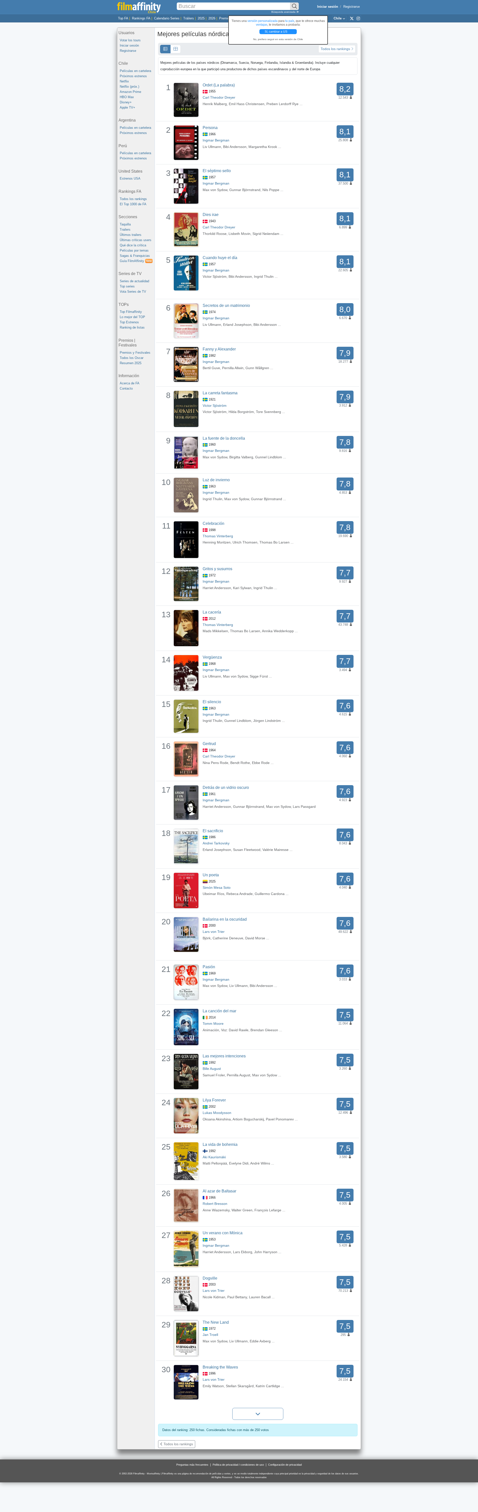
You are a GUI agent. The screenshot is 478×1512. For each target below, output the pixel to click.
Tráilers (188, 18)
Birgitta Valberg (241, 457)
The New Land (216, 1322)
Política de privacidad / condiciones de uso (238, 1464)
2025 (201, 18)
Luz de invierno (216, 480)
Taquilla (125, 224)
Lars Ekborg (242, 1252)
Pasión (209, 967)
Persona (210, 128)
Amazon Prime (130, 92)
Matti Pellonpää (215, 1163)
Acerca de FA (129, 383)
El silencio (212, 702)
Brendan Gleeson (264, 1030)
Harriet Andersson (217, 588)
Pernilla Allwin (232, 368)
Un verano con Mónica (222, 1233)
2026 (211, 18)
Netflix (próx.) (129, 86)
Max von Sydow (215, 190)
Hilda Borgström (241, 412)
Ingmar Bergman (216, 140)
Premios (225, 18)
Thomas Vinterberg (218, 536)
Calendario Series (166, 18)
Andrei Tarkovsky (216, 843)
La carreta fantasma (220, 393)
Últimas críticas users (135, 240)
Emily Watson (213, 1386)
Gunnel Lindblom (268, 457)
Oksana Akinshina (217, 1119)
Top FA (123, 18)
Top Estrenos (129, 322)
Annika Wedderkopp (278, 631)
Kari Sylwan (242, 588)
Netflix (124, 81)
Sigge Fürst (259, 676)
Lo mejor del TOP (132, 317)
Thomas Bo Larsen (274, 542)
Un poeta (211, 875)
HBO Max (127, 97)
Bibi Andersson (234, 147)
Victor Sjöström (215, 276)
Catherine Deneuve (228, 938)
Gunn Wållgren (257, 368)
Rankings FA (141, 18)
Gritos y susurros (217, 569)
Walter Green (242, 1210)
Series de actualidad (134, 281)
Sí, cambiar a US (276, 31)
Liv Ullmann (212, 147)
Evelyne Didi (238, 1163)
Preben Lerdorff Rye (282, 104)
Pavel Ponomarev (280, 1119)
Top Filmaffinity (131, 312)
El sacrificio (213, 831)
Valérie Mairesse (275, 850)
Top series (127, 286)
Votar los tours (130, 40)
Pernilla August (238, 1075)
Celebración (213, 523)
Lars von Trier (214, 932)
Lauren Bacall (260, 1297)
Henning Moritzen (217, 542)
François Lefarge (267, 1210)
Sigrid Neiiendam (265, 234)
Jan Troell (210, 1335)
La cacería (212, 612)
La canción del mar (219, 1011)
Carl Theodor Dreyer (219, 97)
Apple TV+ (127, 107)
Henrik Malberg (215, 104)
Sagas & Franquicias (135, 256)
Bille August (212, 1069)
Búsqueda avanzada (283, 11)
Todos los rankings (133, 199)
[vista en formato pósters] (175, 49)
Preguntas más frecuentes (192, 1464)
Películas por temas (134, 250)
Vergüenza (212, 657)
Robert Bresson (215, 1204)
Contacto (126, 388)
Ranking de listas (132, 327)
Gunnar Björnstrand (244, 190)
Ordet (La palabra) (219, 85)
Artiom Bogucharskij (248, 1119)
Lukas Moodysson (217, 1113)
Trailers (125, 229)
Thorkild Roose (215, 234)
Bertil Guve (211, 368)
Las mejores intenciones (224, 1056)
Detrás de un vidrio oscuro (226, 787)
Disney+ (126, 102)
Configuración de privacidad (285, 1464)
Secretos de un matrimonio (226, 305)
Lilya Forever (214, 1100)
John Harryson (265, 1252)
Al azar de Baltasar (219, 1191)
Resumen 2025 (130, 363)
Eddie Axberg (260, 1341)
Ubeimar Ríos (213, 894)
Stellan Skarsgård (240, 1386)
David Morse (255, 938)
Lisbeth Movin (239, 234)
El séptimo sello (217, 171)
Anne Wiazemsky (216, 1210)
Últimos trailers (130, 235)
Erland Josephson (237, 325)
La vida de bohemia (220, 1144)
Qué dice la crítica (133, 245)
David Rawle (238, 1030)
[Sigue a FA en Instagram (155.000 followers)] (358, 18)
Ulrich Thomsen (245, 542)
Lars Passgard (304, 807)
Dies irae (211, 214)
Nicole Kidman (214, 1297)
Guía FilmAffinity (136, 261)
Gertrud (209, 744)
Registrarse (351, 6)
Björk (207, 938)
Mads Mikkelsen (215, 631)
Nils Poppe (270, 190)
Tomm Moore (213, 1024)
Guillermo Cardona (270, 894)
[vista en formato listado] (165, 49)
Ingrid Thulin (264, 276)
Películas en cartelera (135, 71)
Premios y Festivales (135, 352)
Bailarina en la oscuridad (225, 919)
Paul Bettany (237, 1297)
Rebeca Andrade (239, 894)
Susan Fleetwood (246, 850)
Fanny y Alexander (219, 349)
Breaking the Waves (220, 1367)
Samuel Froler (214, 1075)
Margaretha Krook (262, 147)
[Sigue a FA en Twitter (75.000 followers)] (352, 18)
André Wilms (260, 1163)
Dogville (210, 1278)
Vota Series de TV (133, 291)
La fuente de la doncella (224, 438)
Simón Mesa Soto (217, 888)
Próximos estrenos (133, 76)
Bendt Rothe (240, 763)
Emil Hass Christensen (246, 104)
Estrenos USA (130, 178)
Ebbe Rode (261, 763)
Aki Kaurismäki (214, 1157)
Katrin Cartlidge (268, 1386)
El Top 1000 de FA (133, 204)
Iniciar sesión (129, 45)
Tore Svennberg (268, 412)
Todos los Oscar (131, 358)
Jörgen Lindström (267, 721)
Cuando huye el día (220, 258)
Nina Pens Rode (215, 763)
